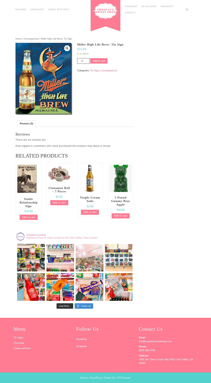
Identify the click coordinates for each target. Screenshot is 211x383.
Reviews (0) (26, 123)
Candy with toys (58, 9)
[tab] (26, 123)
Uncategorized (31, 39)
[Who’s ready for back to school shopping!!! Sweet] (119, 258)
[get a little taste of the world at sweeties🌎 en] (89, 287)
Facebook (81, 339)
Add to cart (99, 60)
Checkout (131, 6)
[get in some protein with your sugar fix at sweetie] (60, 287)
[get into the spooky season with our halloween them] (31, 258)
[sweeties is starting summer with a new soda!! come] (31, 287)
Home (18, 39)
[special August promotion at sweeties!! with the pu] (89, 258)
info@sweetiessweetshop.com (155, 341)
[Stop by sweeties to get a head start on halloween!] (60, 258)
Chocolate (37, 9)
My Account (149, 6)
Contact (130, 13)
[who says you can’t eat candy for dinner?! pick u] (119, 287)
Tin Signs (20, 9)
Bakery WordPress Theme (95, 377)
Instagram (81, 346)
